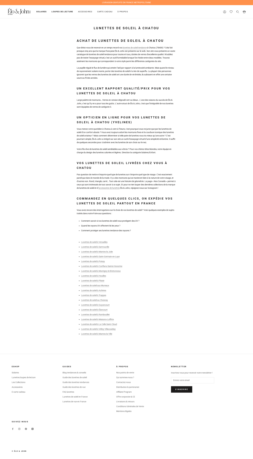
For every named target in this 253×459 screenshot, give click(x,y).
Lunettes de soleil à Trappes (93, 295)
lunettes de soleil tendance (135, 47)
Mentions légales (123, 411)
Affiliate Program (124, 392)
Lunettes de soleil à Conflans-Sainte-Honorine (101, 266)
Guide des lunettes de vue (74, 387)
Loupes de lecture (62, 12)
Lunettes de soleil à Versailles (94, 242)
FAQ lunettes (68, 392)
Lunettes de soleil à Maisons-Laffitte (97, 319)
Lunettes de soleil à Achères (93, 290)
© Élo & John (19, 451)
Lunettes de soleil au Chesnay (94, 300)
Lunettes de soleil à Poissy (93, 261)
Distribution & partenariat (127, 387)
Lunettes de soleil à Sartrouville (95, 247)
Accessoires (85, 12)
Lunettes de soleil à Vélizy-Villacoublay (98, 329)
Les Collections (18, 382)
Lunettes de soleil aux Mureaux (95, 285)
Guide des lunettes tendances (76, 382)
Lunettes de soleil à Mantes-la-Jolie (97, 252)
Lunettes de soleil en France (75, 397)
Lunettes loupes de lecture (23, 377)
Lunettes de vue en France (74, 401)
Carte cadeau (105, 12)
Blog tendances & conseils (74, 372)
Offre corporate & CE (125, 397)
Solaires (41, 12)
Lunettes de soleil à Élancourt (94, 310)
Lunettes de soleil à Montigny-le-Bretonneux (101, 271)
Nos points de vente (125, 372)
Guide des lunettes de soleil (75, 377)
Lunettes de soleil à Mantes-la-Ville (96, 334)
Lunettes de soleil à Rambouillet (95, 314)
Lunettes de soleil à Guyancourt (95, 305)
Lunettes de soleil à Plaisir (92, 280)
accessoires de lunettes (109, 188)
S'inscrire (181, 389)
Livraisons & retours (125, 401)
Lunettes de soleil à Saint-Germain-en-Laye (100, 256)
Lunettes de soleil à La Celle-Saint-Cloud (99, 324)
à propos (122, 12)
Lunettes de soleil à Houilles (93, 276)
